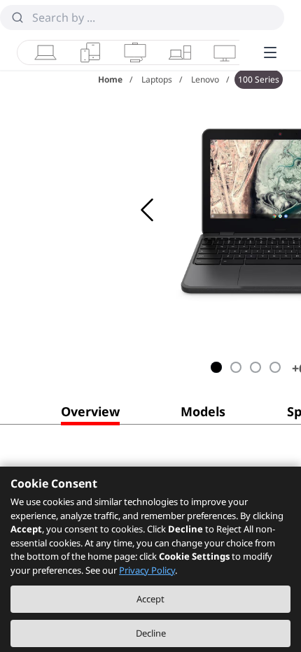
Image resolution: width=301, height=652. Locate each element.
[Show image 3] (255, 367)
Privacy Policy (147, 570)
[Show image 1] (216, 367)
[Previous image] (147, 210)
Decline (151, 633)
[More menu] (270, 52)
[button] (90, 414)
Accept (150, 599)
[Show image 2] (235, 367)
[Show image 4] (275, 367)
